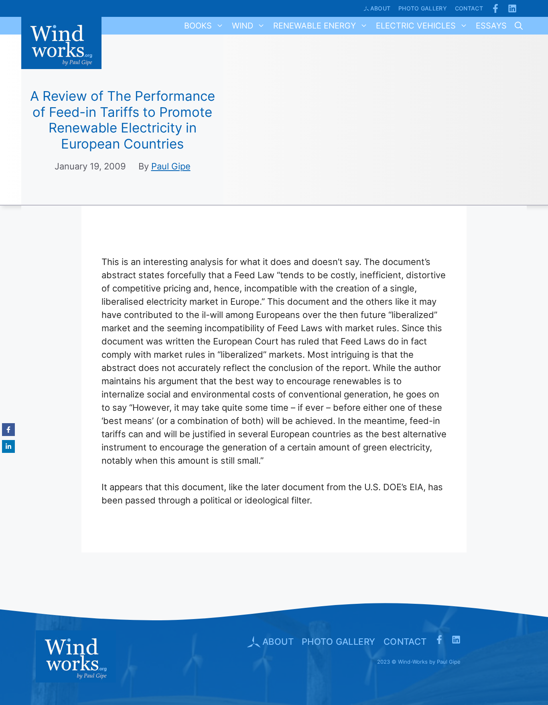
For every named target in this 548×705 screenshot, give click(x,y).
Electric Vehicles (416, 26)
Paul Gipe (171, 166)
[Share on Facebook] (8, 429)
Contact (469, 8)
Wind (242, 26)
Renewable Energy (314, 26)
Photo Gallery (422, 8)
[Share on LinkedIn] (8, 446)
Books (198, 26)
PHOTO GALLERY (338, 641)
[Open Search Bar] (519, 26)
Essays (491, 26)
